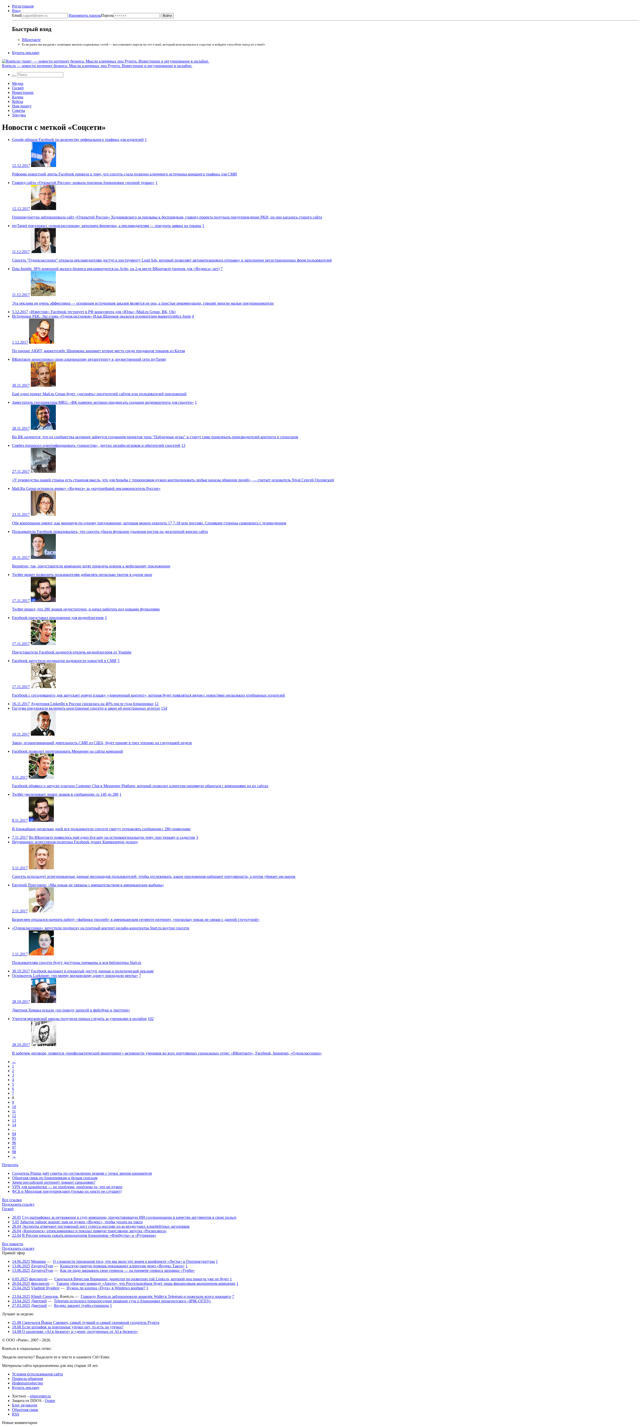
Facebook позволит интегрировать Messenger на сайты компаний (67, 751)
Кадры (17, 97)
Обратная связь (25, 1409)
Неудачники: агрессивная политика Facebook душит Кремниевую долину (75, 842)
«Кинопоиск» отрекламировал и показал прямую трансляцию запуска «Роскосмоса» (94, 1231)
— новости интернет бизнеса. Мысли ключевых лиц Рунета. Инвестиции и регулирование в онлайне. (97, 66)
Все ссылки (12, 1200)
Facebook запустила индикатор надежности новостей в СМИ (64, 661)
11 (14, 1111)
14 (14, 1125)
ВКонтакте (31, 40)
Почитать (10, 1165)
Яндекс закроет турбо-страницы (81, 1305)
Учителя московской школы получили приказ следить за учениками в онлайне (79, 1018)
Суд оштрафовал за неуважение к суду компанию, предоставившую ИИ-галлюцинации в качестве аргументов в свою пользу (129, 1217)
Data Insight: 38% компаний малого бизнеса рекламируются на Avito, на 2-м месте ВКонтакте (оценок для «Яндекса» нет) (116, 269)
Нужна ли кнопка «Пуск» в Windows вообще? (106, 1288)
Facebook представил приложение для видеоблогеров (58, 618)
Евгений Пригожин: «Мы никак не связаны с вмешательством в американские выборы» (88, 885)
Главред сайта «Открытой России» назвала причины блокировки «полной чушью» (83, 182)
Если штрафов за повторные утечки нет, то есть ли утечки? (67, 1327)
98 (14, 1152)
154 (164, 708)
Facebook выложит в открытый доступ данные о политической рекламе (92, 971)
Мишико (38, 1261)
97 (14, 1147)
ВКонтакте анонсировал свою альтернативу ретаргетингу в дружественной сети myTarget (89, 359)
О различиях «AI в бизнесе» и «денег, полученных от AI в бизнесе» (75, 1331)
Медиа (17, 83)
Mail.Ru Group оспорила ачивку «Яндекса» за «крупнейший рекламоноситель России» (86, 488)
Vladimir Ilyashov (45, 1288)
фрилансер (38, 1279)
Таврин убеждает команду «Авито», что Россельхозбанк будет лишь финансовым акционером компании (145, 1283)
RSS (15, 1414)
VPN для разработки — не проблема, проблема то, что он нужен (67, 1187)
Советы (18, 110)
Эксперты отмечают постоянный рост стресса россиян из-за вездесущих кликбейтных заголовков (106, 1226)
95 (14, 1138)
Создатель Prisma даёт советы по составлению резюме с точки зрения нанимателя (82, 1173)
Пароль (91, 15)
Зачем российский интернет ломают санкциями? (53, 1182)
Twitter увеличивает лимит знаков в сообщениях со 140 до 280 (65, 794)
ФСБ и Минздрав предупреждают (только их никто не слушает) (66, 1191)
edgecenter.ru (40, 1396)
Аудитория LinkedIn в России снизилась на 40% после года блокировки (92, 704)
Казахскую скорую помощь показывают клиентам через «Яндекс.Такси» (122, 1266)
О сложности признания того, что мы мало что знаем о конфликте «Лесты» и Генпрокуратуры (134, 1261)
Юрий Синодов (44, 1296)
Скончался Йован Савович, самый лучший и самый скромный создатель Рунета (85, 1322)
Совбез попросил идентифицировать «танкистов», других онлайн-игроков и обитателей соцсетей (96, 445)
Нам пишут (22, 106)
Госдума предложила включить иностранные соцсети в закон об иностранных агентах (86, 708)
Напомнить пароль (85, 15)
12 (156, 704)
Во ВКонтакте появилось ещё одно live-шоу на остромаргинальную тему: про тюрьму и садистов (112, 837)
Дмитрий (39, 1301)
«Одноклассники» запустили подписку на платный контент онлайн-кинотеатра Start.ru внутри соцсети (100, 928)
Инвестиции (23, 92)
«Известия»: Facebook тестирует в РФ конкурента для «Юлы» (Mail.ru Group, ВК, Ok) (102, 312)
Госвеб (18, 88)
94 (14, 1134)
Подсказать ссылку (18, 1204)
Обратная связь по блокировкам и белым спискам (54, 1178)
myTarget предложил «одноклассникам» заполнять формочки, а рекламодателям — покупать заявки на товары (106, 226)
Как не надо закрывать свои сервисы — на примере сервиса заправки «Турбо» (127, 1270)
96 (14, 1143)
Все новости (12, 1244)
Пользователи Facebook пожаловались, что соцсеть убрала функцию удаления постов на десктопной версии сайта (110, 531)
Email (16, 15)
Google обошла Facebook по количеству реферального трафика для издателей (78, 139)
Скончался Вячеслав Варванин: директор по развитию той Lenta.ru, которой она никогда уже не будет (141, 1279)
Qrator (50, 1400)
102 (151, 1018)
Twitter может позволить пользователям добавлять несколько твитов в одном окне (82, 574)
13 (183, 445)
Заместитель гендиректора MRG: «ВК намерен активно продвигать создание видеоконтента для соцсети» (103, 402)
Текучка (19, 115)
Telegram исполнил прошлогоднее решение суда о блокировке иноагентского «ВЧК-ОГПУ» (132, 1301)
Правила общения (27, 1378)
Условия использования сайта (37, 1374)
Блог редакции (24, 1405)
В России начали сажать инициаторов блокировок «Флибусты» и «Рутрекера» (89, 1235)
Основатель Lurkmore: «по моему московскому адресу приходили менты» (75, 975)
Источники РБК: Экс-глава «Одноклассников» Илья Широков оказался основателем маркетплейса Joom (101, 316)
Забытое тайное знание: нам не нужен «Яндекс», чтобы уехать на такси (81, 1222)
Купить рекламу (26, 53)
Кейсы (17, 101)
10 (14, 1107)
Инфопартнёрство (27, 1383)
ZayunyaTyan (42, 1266)
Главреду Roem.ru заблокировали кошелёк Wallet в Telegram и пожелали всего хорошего (156, 1296)
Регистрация (23, 6)
